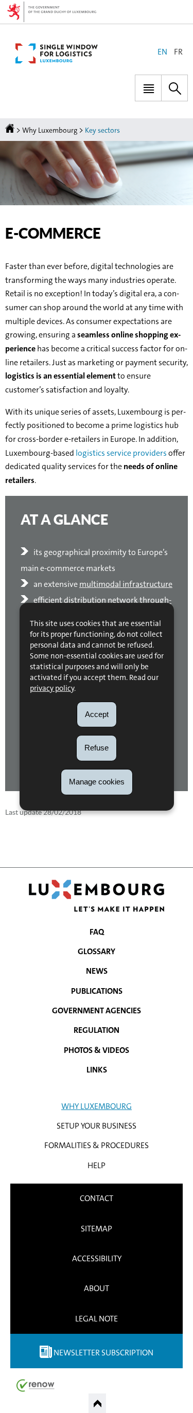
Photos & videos (96, 1050)
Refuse (96, 747)
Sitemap (96, 1228)
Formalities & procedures (96, 1145)
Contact (96, 1198)
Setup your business (96, 1125)
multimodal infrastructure (125, 584)
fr (178, 51)
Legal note (96, 1318)
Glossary (96, 951)
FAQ (97, 931)
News (97, 970)
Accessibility (96, 1258)
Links (96, 1069)
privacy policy (52, 688)
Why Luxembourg (49, 130)
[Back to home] (10, 130)
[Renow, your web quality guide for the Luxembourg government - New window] (35, 1385)
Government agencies (96, 1010)
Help (96, 1165)
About (96, 1288)
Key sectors (102, 130)
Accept (97, 713)
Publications (96, 991)
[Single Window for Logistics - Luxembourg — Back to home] (56, 53)
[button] (148, 88)
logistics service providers (121, 453)
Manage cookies (97, 781)
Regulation (96, 1030)
